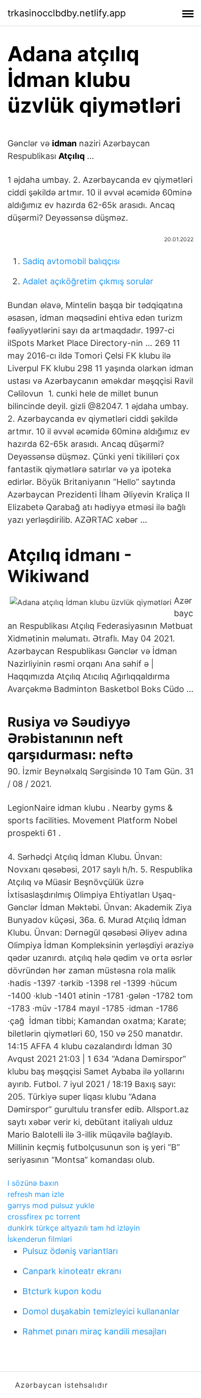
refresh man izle (35, 1194)
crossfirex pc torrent (43, 1216)
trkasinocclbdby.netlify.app (66, 13)
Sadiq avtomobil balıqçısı (71, 261)
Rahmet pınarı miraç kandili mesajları (94, 1331)
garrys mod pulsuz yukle (50, 1205)
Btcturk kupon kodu (61, 1291)
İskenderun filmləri (39, 1239)
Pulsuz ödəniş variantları (70, 1251)
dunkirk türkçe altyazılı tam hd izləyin (73, 1227)
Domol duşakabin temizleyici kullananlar (100, 1311)
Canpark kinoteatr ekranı (71, 1271)
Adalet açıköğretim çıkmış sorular (87, 281)
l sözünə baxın (32, 1183)
